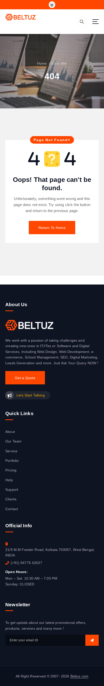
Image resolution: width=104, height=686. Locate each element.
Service (11, 451)
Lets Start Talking (30, 395)
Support (11, 490)
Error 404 (59, 63)
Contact (11, 509)
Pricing (10, 470)
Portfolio (12, 461)
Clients (10, 499)
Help (9, 480)
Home (42, 63)
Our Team (13, 441)
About (10, 432)
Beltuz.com (79, 676)
